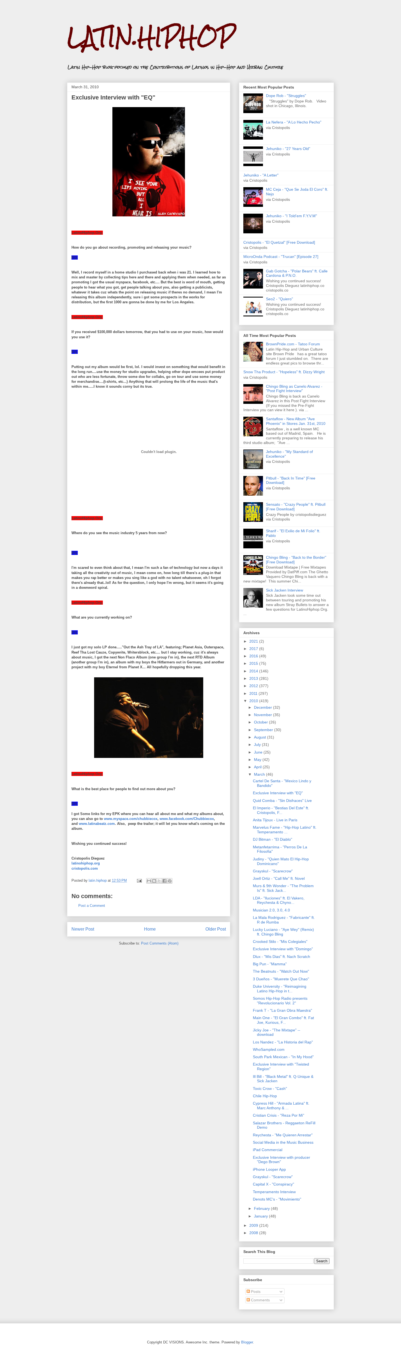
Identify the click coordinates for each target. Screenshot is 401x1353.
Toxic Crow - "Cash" (270, 1088)
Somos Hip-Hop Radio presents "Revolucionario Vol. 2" (280, 1000)
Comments (260, 1300)
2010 (254, 701)
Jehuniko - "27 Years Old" (288, 148)
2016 (254, 656)
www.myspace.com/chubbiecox (130, 819)
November (263, 715)
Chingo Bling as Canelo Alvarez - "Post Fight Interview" (294, 388)
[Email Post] (139, 880)
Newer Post (82, 929)
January (261, 1216)
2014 (254, 671)
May (258, 759)
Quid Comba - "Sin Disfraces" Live (282, 800)
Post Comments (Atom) (159, 943)
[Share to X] (159, 881)
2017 (254, 648)
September (264, 730)
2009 (254, 1225)
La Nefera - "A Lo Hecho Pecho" (293, 122)
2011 (254, 693)
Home (150, 929)
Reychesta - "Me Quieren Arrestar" (283, 1135)
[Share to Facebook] (164, 881)
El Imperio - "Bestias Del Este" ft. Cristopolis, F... (281, 810)
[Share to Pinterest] (169, 881)
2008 (254, 1233)
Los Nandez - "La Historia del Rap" (283, 1042)
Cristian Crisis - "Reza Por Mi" (278, 1115)
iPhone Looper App (269, 1169)
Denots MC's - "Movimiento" (277, 1199)
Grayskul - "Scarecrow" (273, 871)
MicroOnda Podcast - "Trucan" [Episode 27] (280, 256)
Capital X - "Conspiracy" (273, 1184)
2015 (254, 663)
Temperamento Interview (274, 1192)
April (258, 767)
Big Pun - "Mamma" (270, 964)
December (263, 707)
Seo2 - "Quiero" (279, 299)
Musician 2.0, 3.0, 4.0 (271, 910)
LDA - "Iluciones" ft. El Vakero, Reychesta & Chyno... (278, 900)
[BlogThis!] (154, 881)
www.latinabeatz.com (97, 824)
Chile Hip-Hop (265, 1096)
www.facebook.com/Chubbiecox (187, 819)
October (261, 722)
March (260, 774)
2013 (254, 678)
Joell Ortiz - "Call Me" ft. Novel (279, 878)
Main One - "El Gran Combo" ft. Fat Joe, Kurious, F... (283, 1020)
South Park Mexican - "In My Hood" (283, 1057)
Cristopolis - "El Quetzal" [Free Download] (279, 242)
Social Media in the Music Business (283, 1142)
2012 (254, 686)
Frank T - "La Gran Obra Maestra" (282, 1010)
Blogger (247, 1342)
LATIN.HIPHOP (151, 37)
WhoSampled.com (269, 1049)
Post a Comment (91, 906)
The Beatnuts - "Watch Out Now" (281, 971)
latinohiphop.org (85, 863)
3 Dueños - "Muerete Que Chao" (281, 979)
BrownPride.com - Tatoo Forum (293, 344)
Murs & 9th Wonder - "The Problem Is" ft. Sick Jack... (283, 888)
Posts (255, 1291)
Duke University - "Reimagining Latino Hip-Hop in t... (279, 988)
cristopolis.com (84, 868)
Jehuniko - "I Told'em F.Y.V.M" (291, 216)
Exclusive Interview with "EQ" (278, 793)
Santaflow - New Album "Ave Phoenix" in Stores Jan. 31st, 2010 (295, 421)
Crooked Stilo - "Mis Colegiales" (280, 941)
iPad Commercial (267, 1150)
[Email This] (149, 881)
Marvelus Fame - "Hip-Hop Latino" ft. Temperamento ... (284, 829)
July (258, 744)
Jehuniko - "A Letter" (261, 175)
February (262, 1208)
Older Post (215, 929)
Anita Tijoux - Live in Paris (275, 820)
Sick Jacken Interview (284, 590)
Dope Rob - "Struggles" (286, 95)
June (259, 752)
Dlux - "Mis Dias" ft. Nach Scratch (281, 956)
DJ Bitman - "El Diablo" (272, 839)
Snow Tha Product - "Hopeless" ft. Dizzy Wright (284, 372)
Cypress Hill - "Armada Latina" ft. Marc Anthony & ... (281, 1105)
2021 (254, 641)
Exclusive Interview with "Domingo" (283, 949)
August (260, 737)
